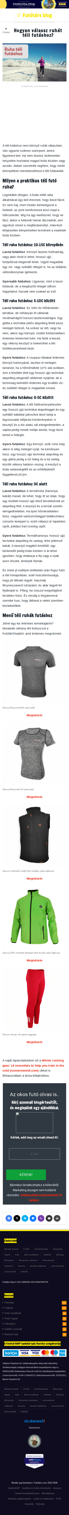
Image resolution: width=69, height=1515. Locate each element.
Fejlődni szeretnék (13, 1329)
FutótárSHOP (14, 1488)
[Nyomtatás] (57, 1218)
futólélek (47, 1255)
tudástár (24, 1272)
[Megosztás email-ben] (49, 1218)
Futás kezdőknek (13, 1313)
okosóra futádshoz (38, 1266)
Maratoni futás (11, 1334)
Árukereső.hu (34, 1428)
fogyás (7, 1255)
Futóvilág (9, 1302)
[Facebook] (9, 1218)
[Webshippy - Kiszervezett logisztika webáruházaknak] (34, 1462)
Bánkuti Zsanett (11, 1249)
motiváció (8, 1266)
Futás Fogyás (11, 1318)
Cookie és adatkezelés (43, 1499)
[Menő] (18, 16)
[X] (17, 1218)
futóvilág (60, 1255)
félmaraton (9, 1260)
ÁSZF (58, 1499)
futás (17, 1255)
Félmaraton (10, 1324)
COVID (26, 1249)
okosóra (21, 1266)
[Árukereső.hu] (34, 1422)
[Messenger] (33, 1218)
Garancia (57, 1488)
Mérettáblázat (48, 1493)
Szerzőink (29, 1504)
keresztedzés (49, 1260)
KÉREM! (26, 1175)
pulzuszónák (10, 1272)
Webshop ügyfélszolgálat (19, 1499)
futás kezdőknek (31, 1255)
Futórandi (40, 1504)
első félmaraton (41, 1249)
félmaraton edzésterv (28, 1260)
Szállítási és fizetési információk (36, 1488)
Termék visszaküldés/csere (27, 1493)
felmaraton (58, 1249)
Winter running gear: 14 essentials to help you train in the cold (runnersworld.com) (33, 1065)
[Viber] (41, 1218)
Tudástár (9, 1308)
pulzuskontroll (57, 1266)
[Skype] (25, 1218)
